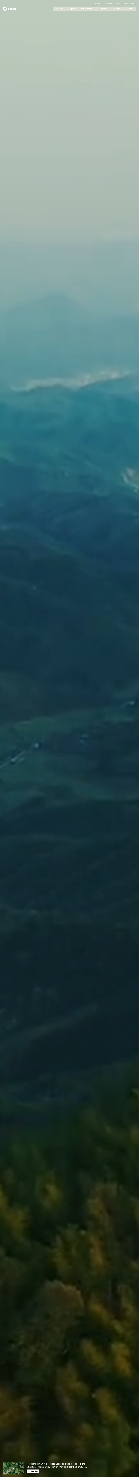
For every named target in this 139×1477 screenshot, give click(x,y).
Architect (97, 4)
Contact (130, 8)
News (117, 4)
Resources (117, 8)
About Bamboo (86, 8)
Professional (108, 4)
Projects (72, 8)
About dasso (103, 8)
